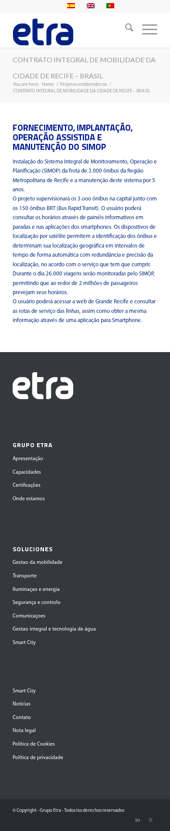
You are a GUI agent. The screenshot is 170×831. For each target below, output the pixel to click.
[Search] (124, 30)
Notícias (22, 704)
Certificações (27, 485)
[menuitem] (124, 30)
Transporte (25, 576)
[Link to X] (150, 820)
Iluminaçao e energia (36, 589)
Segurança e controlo (37, 602)
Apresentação (28, 458)
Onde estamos (29, 499)
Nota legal (24, 730)
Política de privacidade (38, 757)
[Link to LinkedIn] (137, 820)
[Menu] (145, 30)
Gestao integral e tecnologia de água (54, 629)
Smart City (24, 642)
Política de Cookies (34, 744)
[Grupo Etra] (70, 30)
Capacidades (27, 472)
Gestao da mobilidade (37, 562)
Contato (22, 717)
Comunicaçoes (29, 616)
